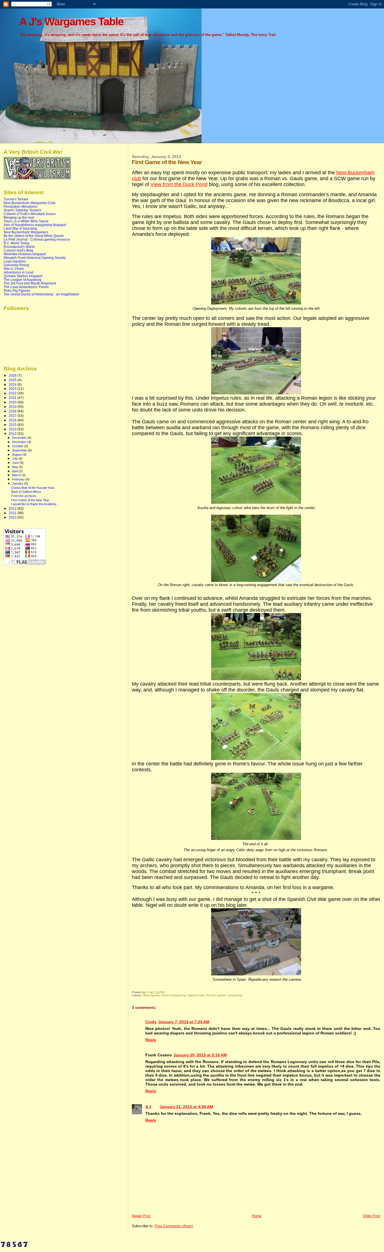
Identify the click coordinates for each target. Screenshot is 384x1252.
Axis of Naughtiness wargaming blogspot (35, 225)
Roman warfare (216, 995)
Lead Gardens (15, 261)
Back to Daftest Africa (26, 491)
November (19, 442)
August (17, 454)
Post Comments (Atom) (174, 1226)
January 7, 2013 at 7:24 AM (183, 1022)
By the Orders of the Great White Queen (34, 236)
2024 (13, 384)
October (18, 446)
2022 (13, 393)
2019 (13, 406)
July (15, 458)
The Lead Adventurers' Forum (26, 287)
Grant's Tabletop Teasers (22, 210)
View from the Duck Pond (178, 184)
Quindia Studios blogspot (23, 276)
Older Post (371, 1216)
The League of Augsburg (22, 279)
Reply (150, 1040)
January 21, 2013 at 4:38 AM (186, 1106)
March (17, 475)
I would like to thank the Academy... (35, 504)
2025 (13, 380)
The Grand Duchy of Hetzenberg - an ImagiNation (41, 294)
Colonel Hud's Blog (18, 250)
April (15, 471)
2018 (13, 411)
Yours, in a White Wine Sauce (26, 221)
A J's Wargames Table (71, 21)
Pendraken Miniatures (20, 206)
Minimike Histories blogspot (25, 254)
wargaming (235, 995)
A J (148, 1106)
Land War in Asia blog (20, 228)
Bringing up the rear (19, 217)
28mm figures (151, 995)
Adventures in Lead (18, 272)
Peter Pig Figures (17, 290)
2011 (13, 513)
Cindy (151, 1022)
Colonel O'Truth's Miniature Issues (30, 214)
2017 (13, 415)
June (16, 462)
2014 (13, 429)
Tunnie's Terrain (16, 199)
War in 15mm (14, 268)
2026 (13, 375)
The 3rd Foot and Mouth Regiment (30, 283)
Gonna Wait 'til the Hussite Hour (33, 487)
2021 (13, 397)
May (15, 467)
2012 (13, 508)
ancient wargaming (173, 995)
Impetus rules (196, 995)
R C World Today (17, 243)
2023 (13, 388)
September (20, 450)
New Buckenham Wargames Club (29, 203)
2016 (13, 420)
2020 (13, 402)
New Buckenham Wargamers (26, 232)
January (18, 483)
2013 (13, 433)
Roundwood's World (19, 246)
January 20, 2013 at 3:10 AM (200, 1055)
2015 (13, 424)
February (19, 479)
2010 (13, 517)
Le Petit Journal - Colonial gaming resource (37, 239)
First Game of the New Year (30, 500)
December (19, 437)
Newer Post (141, 1216)
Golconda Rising (16, 265)
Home (256, 1216)
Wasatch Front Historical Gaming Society (35, 257)
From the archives (23, 496)
